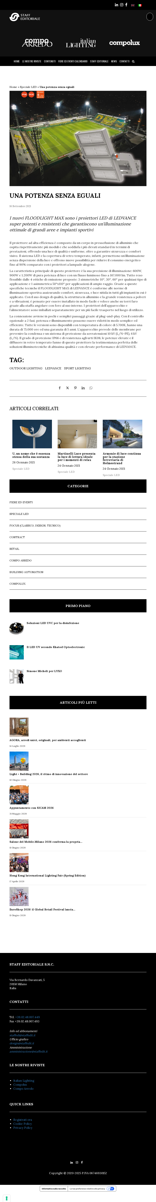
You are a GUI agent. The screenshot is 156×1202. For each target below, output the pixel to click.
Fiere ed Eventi (21, 502)
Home (17, 61)
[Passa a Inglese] (132, 5)
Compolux (17, 583)
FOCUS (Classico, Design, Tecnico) (35, 525)
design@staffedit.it (22, 1043)
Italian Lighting (23, 1080)
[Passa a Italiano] (140, 5)
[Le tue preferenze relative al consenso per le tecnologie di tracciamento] (6, 1198)
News (114, 61)
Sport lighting (77, 368)
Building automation (26, 572)
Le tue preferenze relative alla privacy (87, 1189)
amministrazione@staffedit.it (29, 1051)
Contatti (124, 61)
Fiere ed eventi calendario (73, 61)
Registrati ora (22, 1120)
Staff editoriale (99, 61)
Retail (14, 549)
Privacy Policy (22, 1128)
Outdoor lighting (26, 368)
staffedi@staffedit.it (22, 1035)
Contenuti (50, 61)
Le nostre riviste (31, 61)
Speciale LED (28, 87)
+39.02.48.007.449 (27, 1017)
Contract (17, 537)
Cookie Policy (22, 1124)
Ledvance (53, 368)
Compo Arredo (21, 560)
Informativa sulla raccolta (54, 1189)
